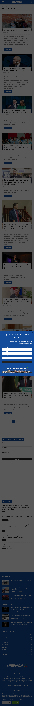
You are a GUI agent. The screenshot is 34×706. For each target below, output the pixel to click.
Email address (5, 355)
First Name (5, 347)
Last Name (5, 351)
